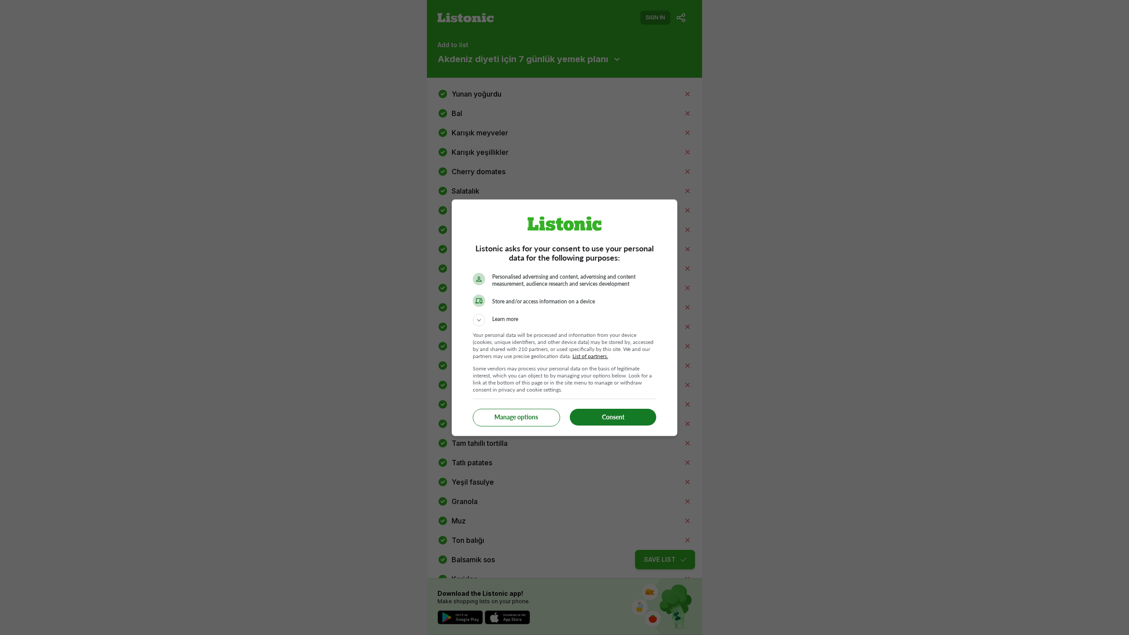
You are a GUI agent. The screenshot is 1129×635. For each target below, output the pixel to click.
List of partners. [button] (590, 356)
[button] (564, 320)
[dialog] (564, 317)
